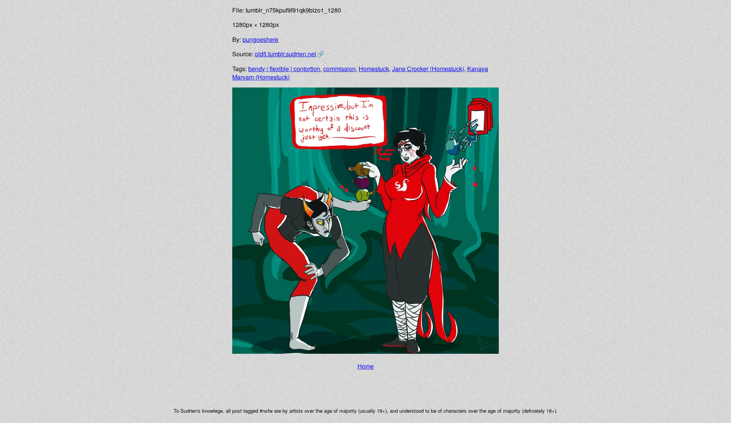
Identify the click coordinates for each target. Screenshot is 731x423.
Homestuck (374, 68)
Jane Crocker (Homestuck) (428, 68)
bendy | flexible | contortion (284, 68)
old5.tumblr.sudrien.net (285, 53)
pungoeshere (260, 39)
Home (366, 366)
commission (339, 68)
